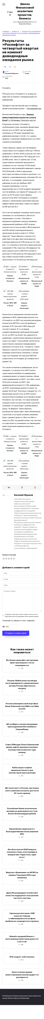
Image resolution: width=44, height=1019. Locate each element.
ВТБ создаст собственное (22, 957)
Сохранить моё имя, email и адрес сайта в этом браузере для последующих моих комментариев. (22, 615)
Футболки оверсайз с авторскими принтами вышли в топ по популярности (22, 662)
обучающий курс (34, 109)
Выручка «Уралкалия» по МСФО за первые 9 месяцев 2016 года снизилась (22, 875)
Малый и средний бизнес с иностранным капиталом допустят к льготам (22, 939)
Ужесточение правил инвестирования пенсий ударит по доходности (22, 974)
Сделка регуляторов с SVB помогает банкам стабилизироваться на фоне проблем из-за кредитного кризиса (22, 917)
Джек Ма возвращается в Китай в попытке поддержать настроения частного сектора (22, 895)
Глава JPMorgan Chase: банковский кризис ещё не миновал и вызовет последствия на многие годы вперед (22, 748)
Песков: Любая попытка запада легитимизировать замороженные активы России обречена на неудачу (22, 684)
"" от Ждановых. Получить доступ (19, 117)
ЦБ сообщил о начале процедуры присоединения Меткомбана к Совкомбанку (22, 726)
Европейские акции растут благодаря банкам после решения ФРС (22, 831)
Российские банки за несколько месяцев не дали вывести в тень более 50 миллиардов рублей (22, 811)
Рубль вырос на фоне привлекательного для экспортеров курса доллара (22, 770)
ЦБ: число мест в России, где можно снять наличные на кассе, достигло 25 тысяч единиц (22, 790)
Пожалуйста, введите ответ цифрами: (18, 621)
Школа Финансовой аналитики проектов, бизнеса (25, 11)
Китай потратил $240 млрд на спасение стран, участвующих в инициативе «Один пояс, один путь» (22, 853)
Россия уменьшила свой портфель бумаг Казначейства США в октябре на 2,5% (22, 706)
